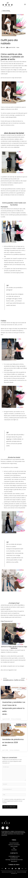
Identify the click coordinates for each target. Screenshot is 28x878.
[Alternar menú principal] (24, 4)
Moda (18, 47)
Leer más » (4, 714)
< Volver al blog (6, 10)
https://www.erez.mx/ (7, 621)
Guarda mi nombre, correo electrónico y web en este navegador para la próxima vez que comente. (13, 801)
